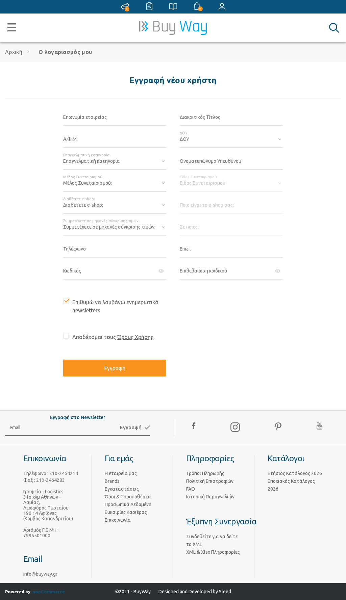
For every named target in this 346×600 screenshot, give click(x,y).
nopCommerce (48, 591)
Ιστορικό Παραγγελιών (210, 496)
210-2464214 (63, 473)
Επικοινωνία (118, 520)
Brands (112, 481)
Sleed (225, 591)
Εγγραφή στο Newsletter (77, 417)
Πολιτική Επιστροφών (209, 481)
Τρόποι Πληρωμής (205, 473)
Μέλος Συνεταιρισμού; (83, 177)
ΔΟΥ (184, 133)
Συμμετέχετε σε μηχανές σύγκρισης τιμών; (101, 221)
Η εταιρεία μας (121, 473)
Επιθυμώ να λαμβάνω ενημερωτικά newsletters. (115, 306)
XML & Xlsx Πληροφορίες (213, 552)
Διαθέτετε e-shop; (79, 199)
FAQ (190, 489)
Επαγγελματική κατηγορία (86, 155)
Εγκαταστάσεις (122, 489)
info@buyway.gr (40, 574)
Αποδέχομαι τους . (113, 337)
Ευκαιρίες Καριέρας (126, 512)
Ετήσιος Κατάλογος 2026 (295, 473)
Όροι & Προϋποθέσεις (128, 496)
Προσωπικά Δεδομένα (128, 504)
